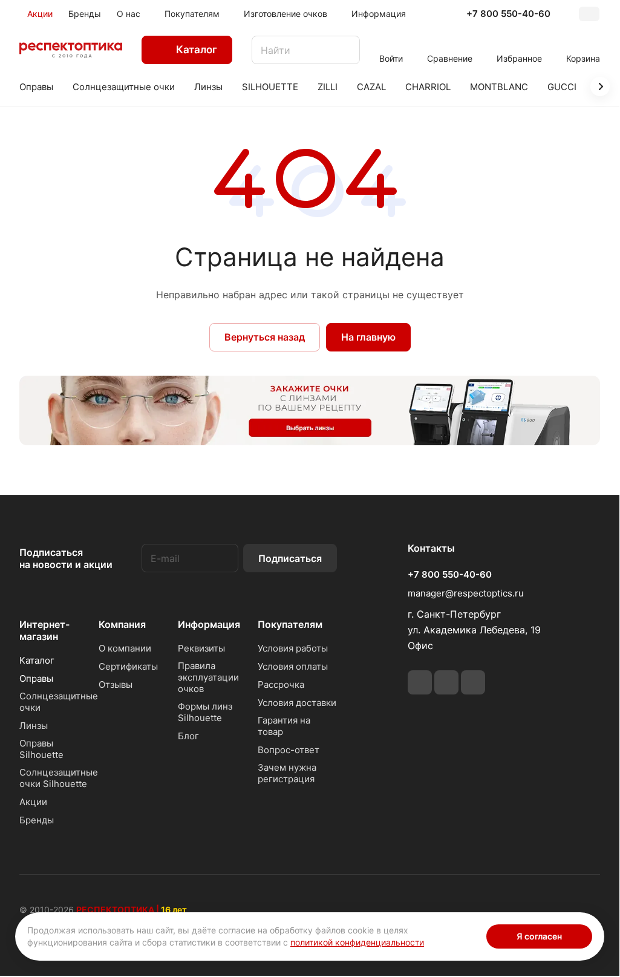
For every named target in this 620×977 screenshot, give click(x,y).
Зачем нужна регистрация (287, 773)
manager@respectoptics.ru (466, 593)
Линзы (33, 725)
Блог (188, 736)
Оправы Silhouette (41, 748)
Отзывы (115, 684)
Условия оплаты (293, 666)
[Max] (473, 682)
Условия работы (293, 648)
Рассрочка (281, 684)
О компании (125, 648)
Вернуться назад (264, 337)
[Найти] (345, 50)
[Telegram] (420, 682)
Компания (122, 624)
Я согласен (539, 936)
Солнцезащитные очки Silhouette (58, 777)
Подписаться (290, 558)
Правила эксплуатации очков (208, 677)
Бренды (36, 820)
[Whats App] (446, 682)
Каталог (36, 660)
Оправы (36, 678)
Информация (209, 624)
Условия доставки (297, 702)
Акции (33, 802)
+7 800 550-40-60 (508, 13)
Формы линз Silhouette (205, 712)
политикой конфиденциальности (357, 942)
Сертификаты (128, 666)
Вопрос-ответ (288, 750)
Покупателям (290, 624)
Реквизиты (201, 648)
